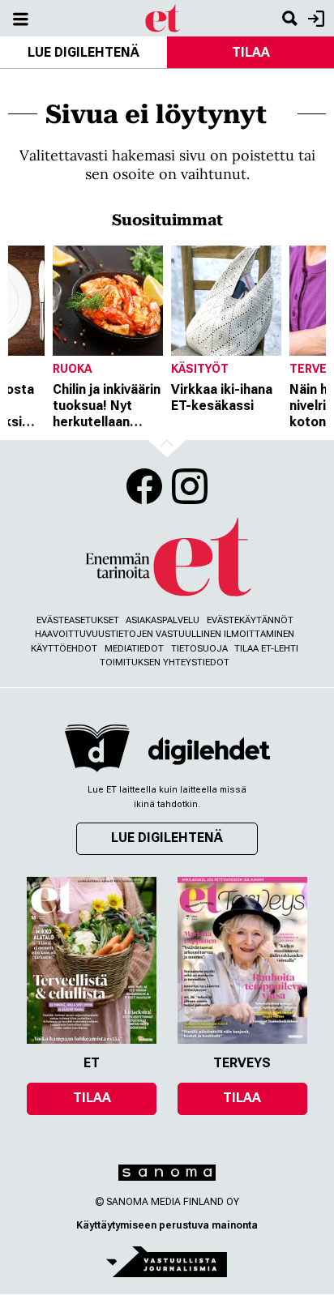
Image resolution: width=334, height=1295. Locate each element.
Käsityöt (200, 368)
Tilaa (251, 52)
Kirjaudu (314, 18)
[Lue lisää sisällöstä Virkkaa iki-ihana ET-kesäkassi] (226, 301)
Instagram (190, 486)
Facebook (144, 486)
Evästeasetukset (77, 620)
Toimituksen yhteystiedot (164, 662)
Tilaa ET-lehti (266, 648)
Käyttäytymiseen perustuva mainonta (167, 1225)
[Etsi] (289, 18)
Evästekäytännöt (250, 620)
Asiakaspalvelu (162, 620)
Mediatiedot (134, 648)
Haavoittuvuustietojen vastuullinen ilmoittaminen (164, 634)
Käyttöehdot (64, 648)
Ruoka (72, 368)
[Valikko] (20, 18)
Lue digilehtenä (83, 52)
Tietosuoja (199, 648)
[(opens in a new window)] (209, 751)
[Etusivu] (163, 17)
